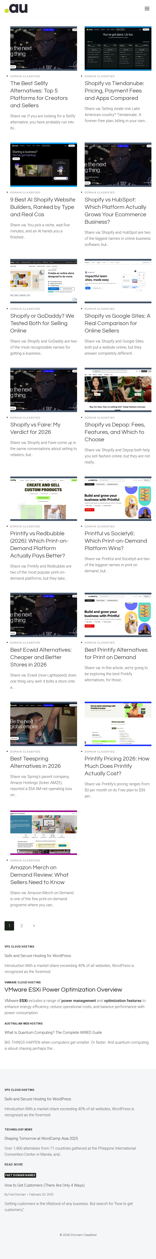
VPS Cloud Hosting (19, 946)
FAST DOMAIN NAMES (20, 1175)
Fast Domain (17, 1194)
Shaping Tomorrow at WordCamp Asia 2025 (41, 1138)
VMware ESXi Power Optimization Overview (63, 990)
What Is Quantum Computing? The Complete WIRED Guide (53, 1032)
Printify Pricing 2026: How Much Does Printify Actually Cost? (117, 766)
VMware (16, 1000)
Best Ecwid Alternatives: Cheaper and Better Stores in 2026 (41, 657)
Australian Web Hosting (24, 1023)
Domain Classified (25, 76)
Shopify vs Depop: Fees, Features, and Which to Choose (115, 432)
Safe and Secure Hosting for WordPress (38, 955)
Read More (14, 1164)
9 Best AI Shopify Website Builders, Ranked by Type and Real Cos (42, 207)
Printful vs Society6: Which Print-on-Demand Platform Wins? (116, 541)
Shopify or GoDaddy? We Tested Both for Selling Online (42, 323)
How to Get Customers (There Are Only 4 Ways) (45, 1185)
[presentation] (43, 48)
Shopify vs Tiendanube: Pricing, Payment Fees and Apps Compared (114, 90)
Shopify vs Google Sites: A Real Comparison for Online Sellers (117, 323)
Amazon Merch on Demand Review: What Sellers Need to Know (39, 875)
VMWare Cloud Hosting (23, 982)
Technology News (19, 1129)
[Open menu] (146, 8)
